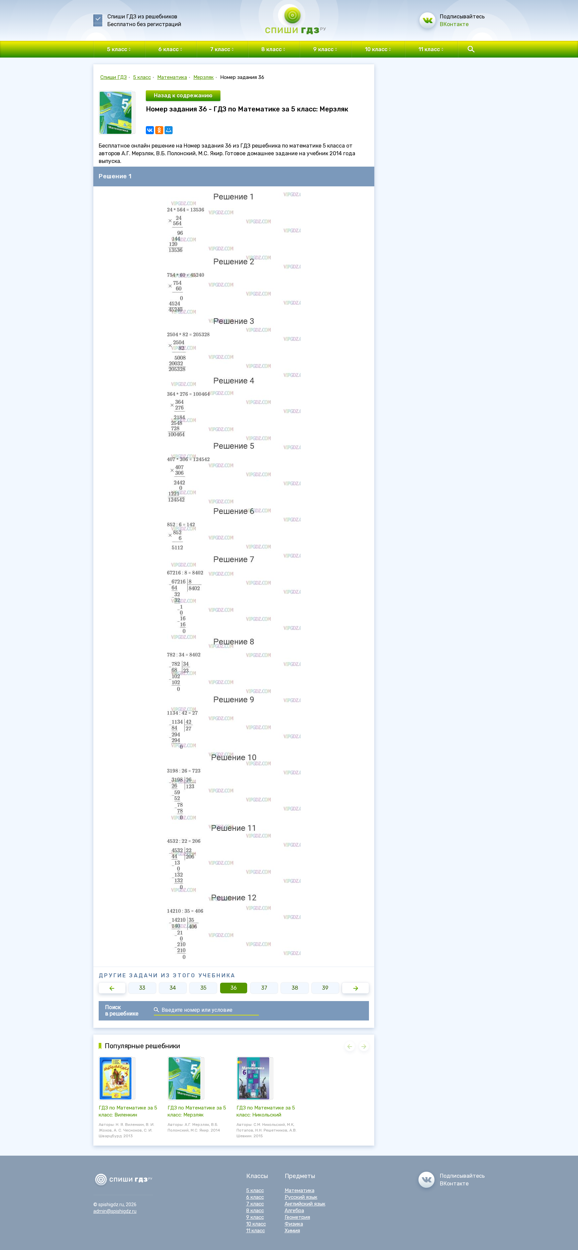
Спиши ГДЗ (113, 77)
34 (173, 988)
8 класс (255, 1211)
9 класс (255, 1217)
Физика (294, 1224)
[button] (112, 988)
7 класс (255, 1204)
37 (264, 988)
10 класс (256, 1224)
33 (142, 988)
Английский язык (305, 1204)
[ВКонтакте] (150, 130)
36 (233, 988)
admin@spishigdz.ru (114, 1211)
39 (325, 988)
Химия (292, 1231)
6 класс (255, 1197)
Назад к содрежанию (183, 95)
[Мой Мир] (169, 130)
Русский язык (301, 1197)
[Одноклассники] (159, 130)
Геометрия (297, 1217)
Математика (172, 77)
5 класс (142, 77)
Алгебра (294, 1211)
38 (295, 988)
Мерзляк (203, 77)
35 (203, 988)
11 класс (255, 1231)
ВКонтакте (454, 24)
